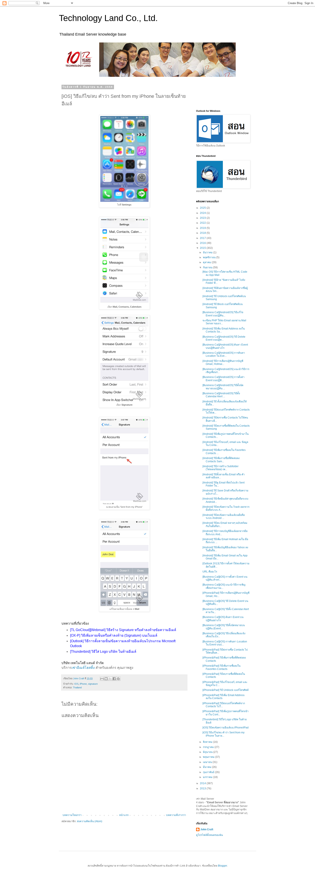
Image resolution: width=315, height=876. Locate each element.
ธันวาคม (208, 252)
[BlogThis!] (106, 679)
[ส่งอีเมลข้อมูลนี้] (102, 679)
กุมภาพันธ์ (209, 772)
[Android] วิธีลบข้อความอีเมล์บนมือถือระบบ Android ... (223, 517)
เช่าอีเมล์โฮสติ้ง (83, 667)
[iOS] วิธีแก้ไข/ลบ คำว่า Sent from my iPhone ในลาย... (223, 734)
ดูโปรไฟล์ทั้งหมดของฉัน (209, 835)
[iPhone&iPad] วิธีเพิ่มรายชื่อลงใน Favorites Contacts (221, 667)
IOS (76, 684)
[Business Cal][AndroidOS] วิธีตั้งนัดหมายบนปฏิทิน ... (222, 387)
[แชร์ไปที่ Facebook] (114, 679)
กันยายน (208, 267)
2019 (203, 228)
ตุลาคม (207, 262)
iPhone (83, 684)
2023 (203, 217)
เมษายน (208, 762)
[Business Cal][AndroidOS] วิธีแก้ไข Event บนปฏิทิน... (222, 314)
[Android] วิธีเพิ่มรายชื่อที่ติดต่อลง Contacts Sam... (221, 460)
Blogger (222, 865)
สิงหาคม (208, 741)
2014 (203, 783)
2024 (203, 212)
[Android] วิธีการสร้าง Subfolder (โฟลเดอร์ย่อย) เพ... (220, 468)
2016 (203, 243)
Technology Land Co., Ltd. (108, 18)
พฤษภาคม (209, 756)
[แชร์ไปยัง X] (110, 679)
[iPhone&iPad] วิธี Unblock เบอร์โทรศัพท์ (225, 690)
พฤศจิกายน (209, 257)
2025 (203, 207)
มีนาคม (207, 767)
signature (93, 684)
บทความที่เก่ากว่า (176, 815)
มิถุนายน (208, 752)
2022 (203, 222)
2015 (203, 247)
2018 (203, 232)
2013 (203, 788)
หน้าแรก (124, 815)
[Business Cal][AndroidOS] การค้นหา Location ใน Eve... (223, 354)
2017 (203, 238)
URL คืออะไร (209, 571)
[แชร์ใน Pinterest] (118, 679)
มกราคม (208, 777)
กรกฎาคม (208, 747)
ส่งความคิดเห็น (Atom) (89, 821)
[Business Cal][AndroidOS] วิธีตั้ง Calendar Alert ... (221, 395)
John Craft (206, 829)
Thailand (77, 687)
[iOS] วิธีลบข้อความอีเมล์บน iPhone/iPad (225, 727)
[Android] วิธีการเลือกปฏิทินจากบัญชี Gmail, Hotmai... (222, 362)
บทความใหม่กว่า (72, 815)
